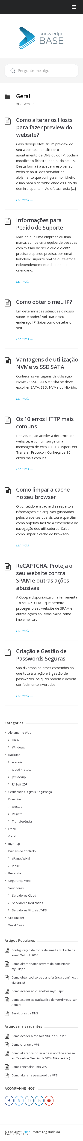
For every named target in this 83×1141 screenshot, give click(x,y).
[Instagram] (29, 1101)
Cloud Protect (21, 769)
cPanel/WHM (21, 858)
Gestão (17, 806)
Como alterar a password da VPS (35, 1075)
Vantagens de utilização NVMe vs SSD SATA (47, 363)
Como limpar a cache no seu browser (43, 493)
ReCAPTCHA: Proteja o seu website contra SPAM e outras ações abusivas (44, 577)
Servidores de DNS (25, 1013)
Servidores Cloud (24, 895)
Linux (15, 740)
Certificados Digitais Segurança (30, 792)
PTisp (26, 1132)
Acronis (17, 762)
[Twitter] (19, 1101)
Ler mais (24, 199)
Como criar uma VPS (26, 1044)
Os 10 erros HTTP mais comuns (45, 422)
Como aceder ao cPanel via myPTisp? (37, 991)
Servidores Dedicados (27, 903)
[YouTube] (48, 1101)
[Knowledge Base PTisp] (41, 38)
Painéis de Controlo (22, 851)
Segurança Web (19, 881)
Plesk (16, 866)
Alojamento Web (19, 732)
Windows (18, 747)
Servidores (16, 888)
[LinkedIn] (39, 1101)
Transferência (22, 821)
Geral (26, 104)
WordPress (16, 925)
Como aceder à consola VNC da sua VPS (40, 1036)
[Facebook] (9, 1101)
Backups (14, 755)
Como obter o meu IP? (44, 302)
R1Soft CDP (20, 784)
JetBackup (19, 777)
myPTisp (14, 844)
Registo (17, 814)
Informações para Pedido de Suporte (39, 223)
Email (12, 829)
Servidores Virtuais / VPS (29, 910)
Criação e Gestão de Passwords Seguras (41, 654)
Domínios (14, 799)
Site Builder (16, 918)
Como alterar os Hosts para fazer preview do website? (44, 127)
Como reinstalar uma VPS (29, 1067)
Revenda (14, 873)
